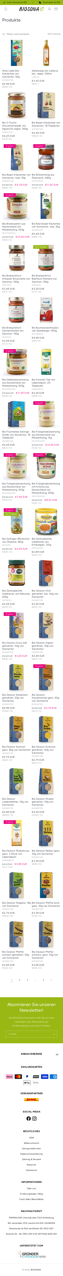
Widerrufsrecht (31, 1143)
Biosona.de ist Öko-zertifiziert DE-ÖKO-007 (31, 1228)
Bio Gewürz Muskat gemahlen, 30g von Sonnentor (43, 801)
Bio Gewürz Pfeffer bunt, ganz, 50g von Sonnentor (46, 904)
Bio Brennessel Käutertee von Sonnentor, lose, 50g (46, 225)
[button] (6, 9)
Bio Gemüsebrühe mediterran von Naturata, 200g (16, 593)
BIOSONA (36, 1270)
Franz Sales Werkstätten (31, 1199)
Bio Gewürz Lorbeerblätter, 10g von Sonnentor (15, 801)
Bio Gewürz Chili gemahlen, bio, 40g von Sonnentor (45, 593)
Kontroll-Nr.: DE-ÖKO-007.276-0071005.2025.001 (31, 1234)
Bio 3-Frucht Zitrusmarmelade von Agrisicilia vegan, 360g (15, 125)
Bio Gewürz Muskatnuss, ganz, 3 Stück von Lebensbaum (16, 853)
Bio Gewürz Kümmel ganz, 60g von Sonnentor (16, 748)
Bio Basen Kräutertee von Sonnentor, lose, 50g (16, 176)
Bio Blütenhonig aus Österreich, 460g (43, 176)
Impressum (31, 1170)
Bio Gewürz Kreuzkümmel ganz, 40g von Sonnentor (45, 697)
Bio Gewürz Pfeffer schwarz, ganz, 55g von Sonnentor (45, 954)
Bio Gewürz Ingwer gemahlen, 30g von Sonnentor (42, 645)
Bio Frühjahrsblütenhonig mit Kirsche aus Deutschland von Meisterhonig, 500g (46, 488)
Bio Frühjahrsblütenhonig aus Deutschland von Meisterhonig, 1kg (46, 434)
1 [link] (11, 980)
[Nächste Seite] (51, 980)
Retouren (31, 1165)
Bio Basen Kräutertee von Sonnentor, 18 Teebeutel (46, 124)
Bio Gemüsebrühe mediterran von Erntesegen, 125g (42, 541)
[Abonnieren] (54, 1034)
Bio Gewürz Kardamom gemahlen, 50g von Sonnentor (15, 697)
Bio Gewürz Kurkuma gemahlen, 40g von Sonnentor (43, 749)
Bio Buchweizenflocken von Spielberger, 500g (45, 329)
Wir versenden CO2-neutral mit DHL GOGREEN (31, 1223)
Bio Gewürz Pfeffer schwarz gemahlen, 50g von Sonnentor (15, 954)
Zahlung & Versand (31, 1159)
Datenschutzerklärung (31, 1154)
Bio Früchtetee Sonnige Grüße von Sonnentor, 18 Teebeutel (16, 434)
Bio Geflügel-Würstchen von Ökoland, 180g (16, 540)
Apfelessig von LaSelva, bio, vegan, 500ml (45, 72)
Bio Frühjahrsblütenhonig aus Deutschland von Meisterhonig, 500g (16, 486)
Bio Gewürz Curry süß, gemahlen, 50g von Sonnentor (14, 645)
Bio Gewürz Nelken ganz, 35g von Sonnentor (46, 852)
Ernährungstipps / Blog (31, 1194)
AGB (31, 1137)
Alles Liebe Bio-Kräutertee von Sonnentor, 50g (11, 73)
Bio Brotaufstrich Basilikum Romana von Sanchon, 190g (44, 278)
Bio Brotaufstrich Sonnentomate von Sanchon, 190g (13, 330)
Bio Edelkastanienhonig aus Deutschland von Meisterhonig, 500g (15, 382)
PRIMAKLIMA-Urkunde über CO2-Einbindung (31, 1217)
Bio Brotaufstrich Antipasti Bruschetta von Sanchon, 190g (16, 278)
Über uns (31, 1188)
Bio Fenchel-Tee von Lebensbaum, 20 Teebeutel (43, 382)
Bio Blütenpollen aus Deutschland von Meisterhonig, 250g (13, 226)
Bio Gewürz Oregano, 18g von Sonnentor (16, 904)
